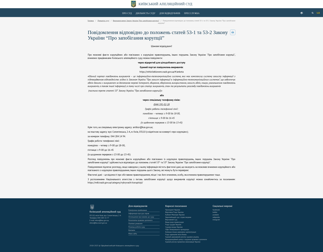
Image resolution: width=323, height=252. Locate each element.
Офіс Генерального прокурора (177, 229)
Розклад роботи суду (136, 227)
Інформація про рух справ (138, 213)
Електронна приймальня (137, 210)
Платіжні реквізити (135, 223)
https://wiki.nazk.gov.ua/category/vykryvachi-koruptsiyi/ (115, 182)
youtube (216, 215)
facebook (216, 210)
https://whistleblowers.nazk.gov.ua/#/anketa (162, 71)
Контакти (131, 230)
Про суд (127, 13)
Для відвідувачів (169, 13)
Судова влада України (174, 227)
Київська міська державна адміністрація (180, 232)
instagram (216, 219)
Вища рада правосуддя (174, 222)
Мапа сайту (132, 233)
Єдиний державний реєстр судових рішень (182, 237)
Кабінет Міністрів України (175, 215)
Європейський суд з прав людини (178, 217)
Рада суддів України (173, 224)
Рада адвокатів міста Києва (175, 234)
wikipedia (216, 217)
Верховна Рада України (174, 212)
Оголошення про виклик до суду (141, 217)
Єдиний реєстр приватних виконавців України (182, 242)
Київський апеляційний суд (165, 4)
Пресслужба (191, 13)
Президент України (172, 210)
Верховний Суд (171, 219)
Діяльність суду (145, 13)
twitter (215, 212)
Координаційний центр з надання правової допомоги (186, 239)
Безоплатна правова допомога (140, 220)
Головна (91, 21)
